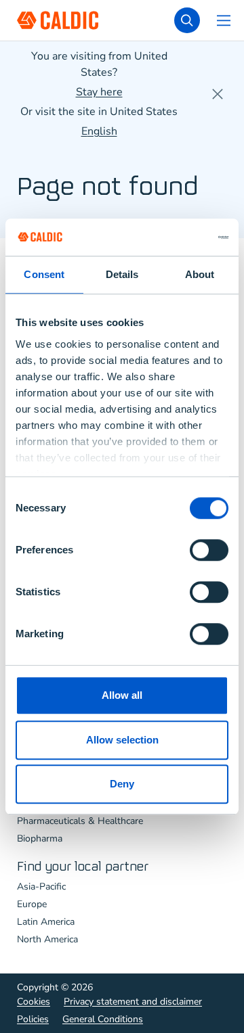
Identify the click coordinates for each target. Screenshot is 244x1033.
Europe (32, 904)
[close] (217, 94)
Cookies (33, 1001)
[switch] (209, 550)
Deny (122, 783)
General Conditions (102, 1019)
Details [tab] (122, 274)
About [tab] (200, 274)
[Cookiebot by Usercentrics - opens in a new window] (172, 237)
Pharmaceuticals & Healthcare (80, 820)
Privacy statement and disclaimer (133, 1001)
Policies (33, 1019)
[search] (187, 20)
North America (47, 939)
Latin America (46, 921)
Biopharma (39, 838)
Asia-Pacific (41, 886)
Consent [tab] (44, 274)
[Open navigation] (223, 20)
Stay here (99, 92)
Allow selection (122, 739)
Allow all (122, 695)
